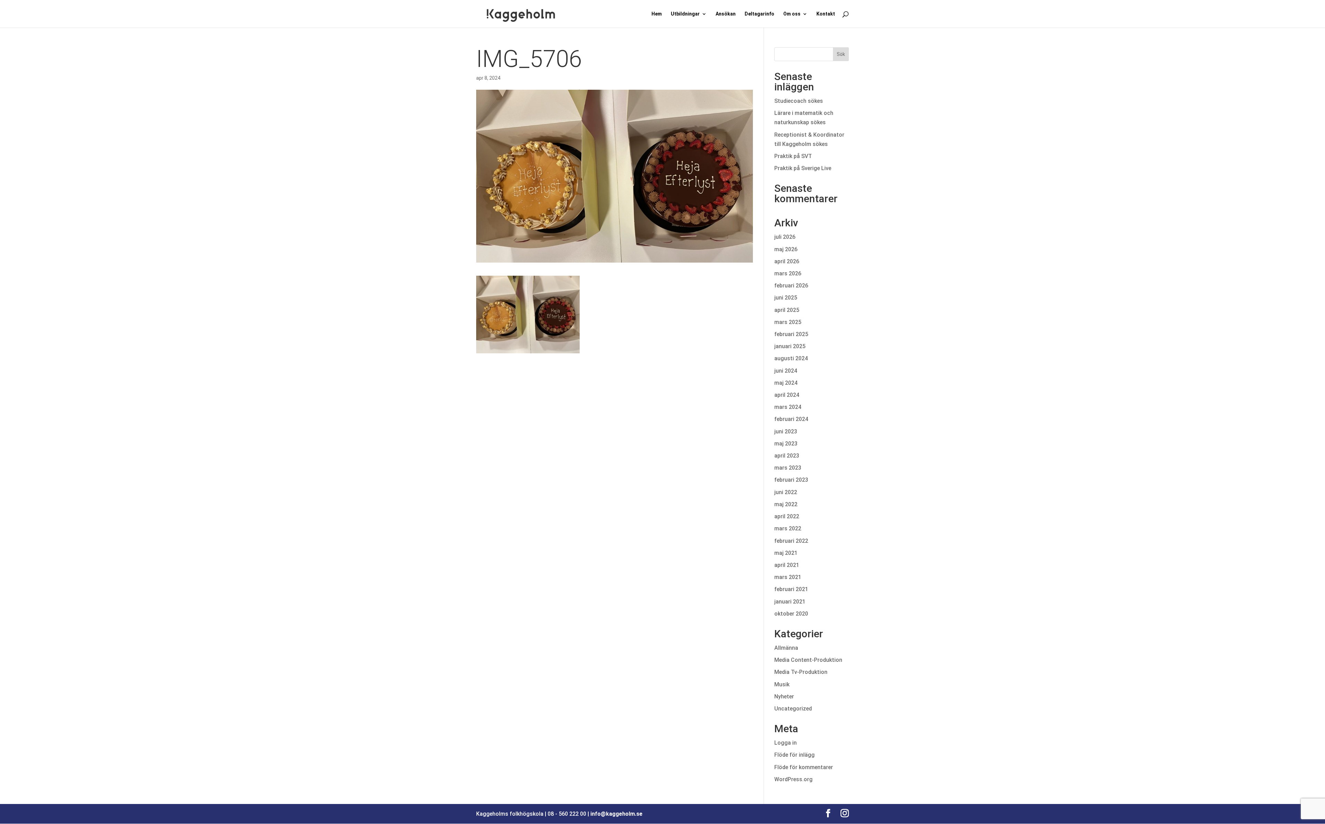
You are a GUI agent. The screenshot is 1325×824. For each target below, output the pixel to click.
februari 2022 (791, 541)
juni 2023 (785, 431)
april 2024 (786, 395)
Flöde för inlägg (794, 755)
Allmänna (786, 648)
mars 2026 (787, 273)
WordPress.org (793, 779)
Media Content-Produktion (808, 660)
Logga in (785, 742)
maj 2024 (785, 383)
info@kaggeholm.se (616, 814)
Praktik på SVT (793, 156)
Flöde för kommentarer (803, 767)
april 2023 (786, 455)
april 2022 (786, 516)
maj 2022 (785, 504)
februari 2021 (791, 589)
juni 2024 (785, 370)
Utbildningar (685, 14)
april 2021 (786, 565)
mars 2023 (787, 467)
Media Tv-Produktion (800, 672)
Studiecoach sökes (798, 101)
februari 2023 (791, 480)
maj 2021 (785, 553)
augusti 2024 (791, 358)
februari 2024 (791, 419)
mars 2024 (787, 407)
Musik (781, 684)
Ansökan (726, 14)
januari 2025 (789, 346)
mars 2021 (787, 577)
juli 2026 (784, 237)
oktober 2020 (791, 613)
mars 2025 (787, 322)
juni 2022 (785, 492)
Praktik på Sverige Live (802, 168)
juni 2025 (785, 297)
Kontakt (825, 14)
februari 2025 (791, 334)
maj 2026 (785, 249)
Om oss (792, 14)
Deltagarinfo (759, 14)
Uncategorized (793, 708)
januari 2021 (789, 601)
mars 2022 (787, 528)
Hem (656, 14)
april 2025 (786, 310)
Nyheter (784, 696)
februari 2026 (791, 285)
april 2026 (786, 261)
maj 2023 (785, 443)
